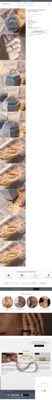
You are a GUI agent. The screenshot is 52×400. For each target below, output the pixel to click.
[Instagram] (42, 390)
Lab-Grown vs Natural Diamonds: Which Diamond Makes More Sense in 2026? (9, 365)
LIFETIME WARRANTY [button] (30, 16)
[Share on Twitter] (31, 35)
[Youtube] (44, 390)
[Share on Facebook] (30, 35)
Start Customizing (39, 345)
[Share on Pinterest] (32, 35)
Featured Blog (26, 351)
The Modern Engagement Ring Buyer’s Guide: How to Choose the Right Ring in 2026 (26, 364)
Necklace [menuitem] (19, 5)
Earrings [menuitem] (23, 5)
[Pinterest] (43, 390)
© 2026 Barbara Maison (14, 397)
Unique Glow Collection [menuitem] (30, 5)
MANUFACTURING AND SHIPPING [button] (37, 14)
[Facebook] (41, 390)
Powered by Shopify (20, 397)
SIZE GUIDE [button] (29, 14)
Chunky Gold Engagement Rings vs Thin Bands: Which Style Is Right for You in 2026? (42, 364)
